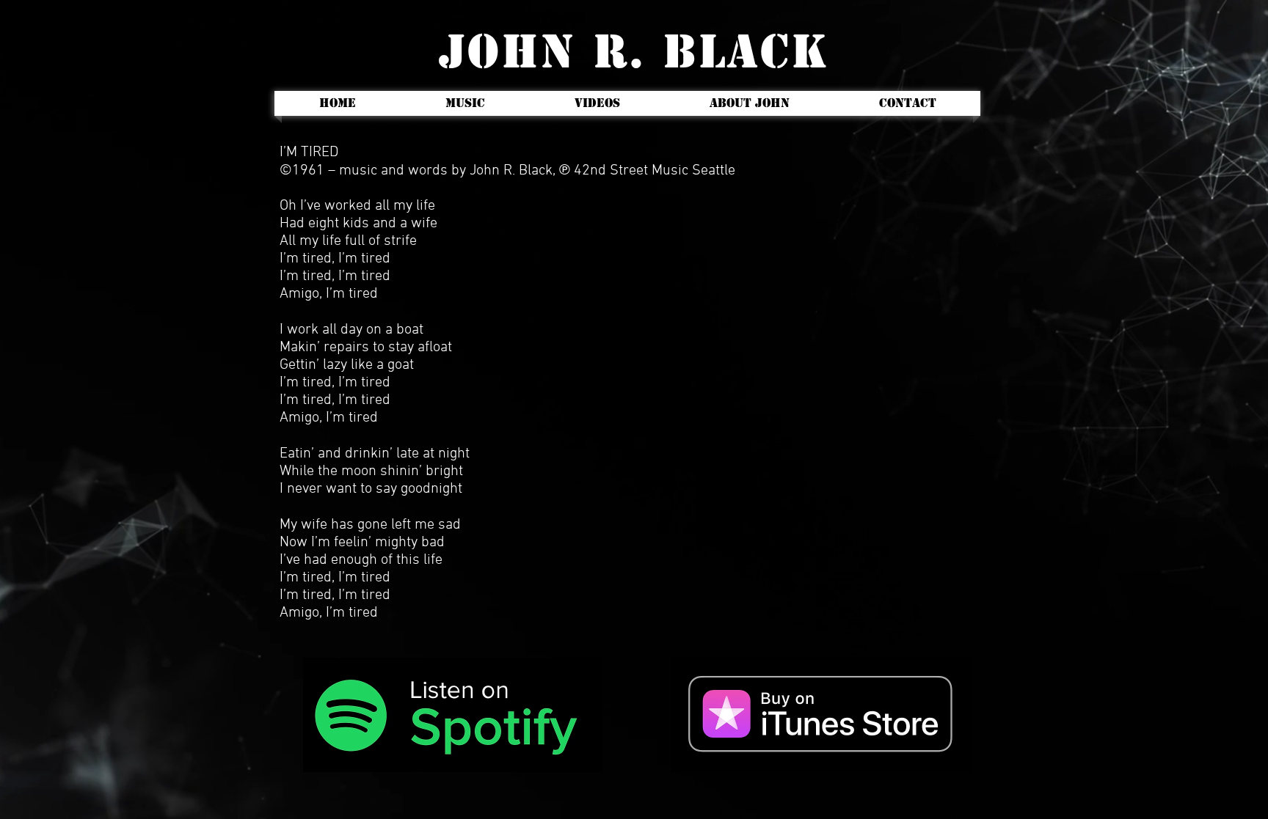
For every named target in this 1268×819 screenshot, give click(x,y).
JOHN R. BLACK (634, 52)
